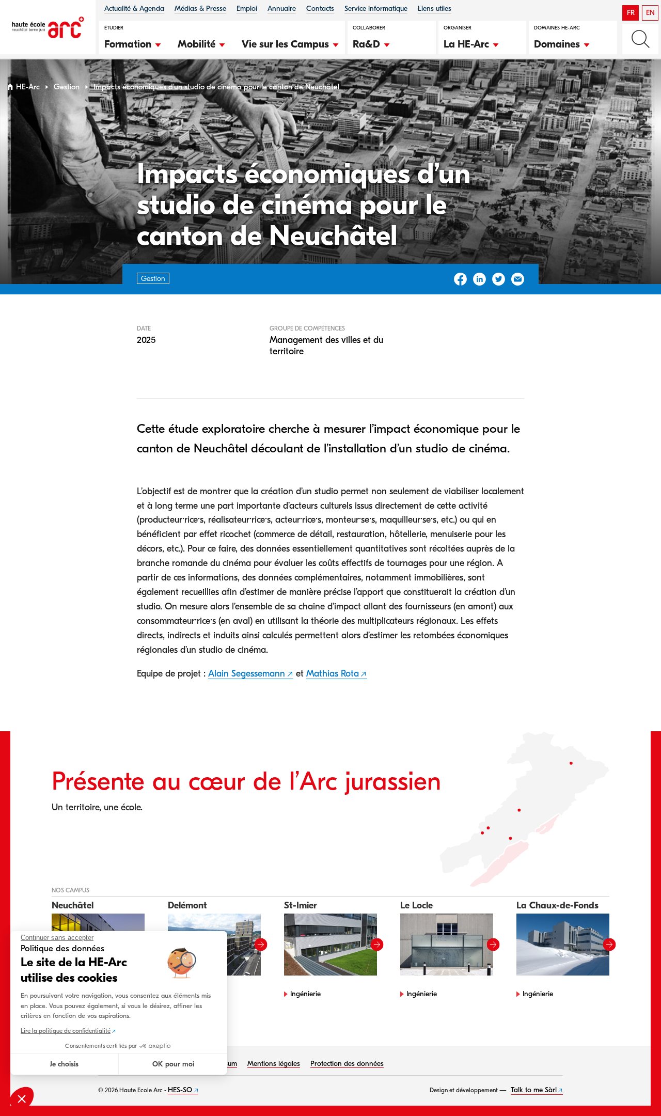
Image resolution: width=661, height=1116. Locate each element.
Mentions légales (273, 1063)
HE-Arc (28, 87)
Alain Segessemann (246, 673)
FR (631, 12)
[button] (133, 43)
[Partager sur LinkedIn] (479, 279)
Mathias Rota (332, 673)
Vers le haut (632, 1087)
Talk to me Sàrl (534, 1090)
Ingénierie (305, 993)
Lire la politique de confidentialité (66, 1030)
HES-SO (180, 1090)
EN (650, 12)
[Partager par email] (517, 279)
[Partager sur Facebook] (460, 279)
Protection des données (347, 1063)
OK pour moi (173, 1064)
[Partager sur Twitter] (498, 279)
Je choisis (64, 1064)
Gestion (67, 87)
